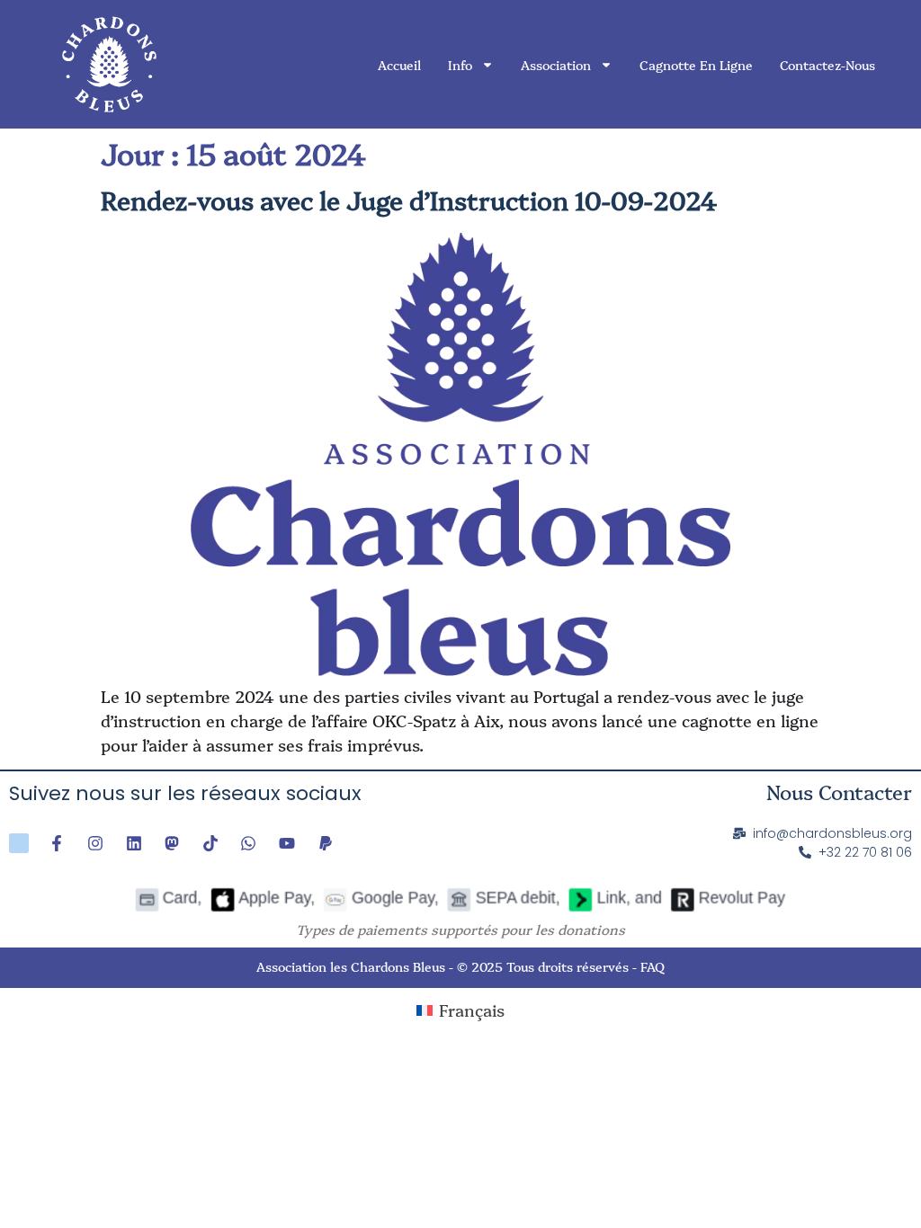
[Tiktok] (210, 843)
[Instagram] (95, 843)
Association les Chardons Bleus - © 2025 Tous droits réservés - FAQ (460, 966)
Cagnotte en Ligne (696, 65)
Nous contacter (839, 791)
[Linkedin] (134, 843)
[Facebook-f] (57, 843)
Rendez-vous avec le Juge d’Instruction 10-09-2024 (409, 199)
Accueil (399, 65)
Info (460, 65)
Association (556, 65)
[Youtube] (287, 843)
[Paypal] (325, 843)
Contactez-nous (827, 65)
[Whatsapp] (249, 843)
